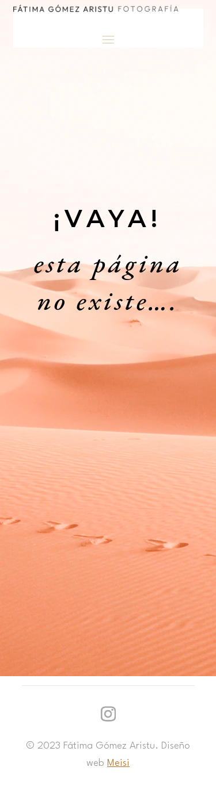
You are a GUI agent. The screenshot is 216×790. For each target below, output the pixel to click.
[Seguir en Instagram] (108, 714)
